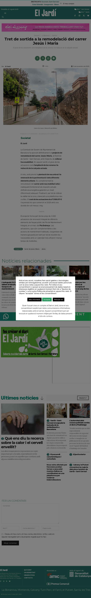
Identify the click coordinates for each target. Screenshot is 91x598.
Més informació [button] (34, 299)
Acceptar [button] (47, 299)
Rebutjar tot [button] (58, 299)
